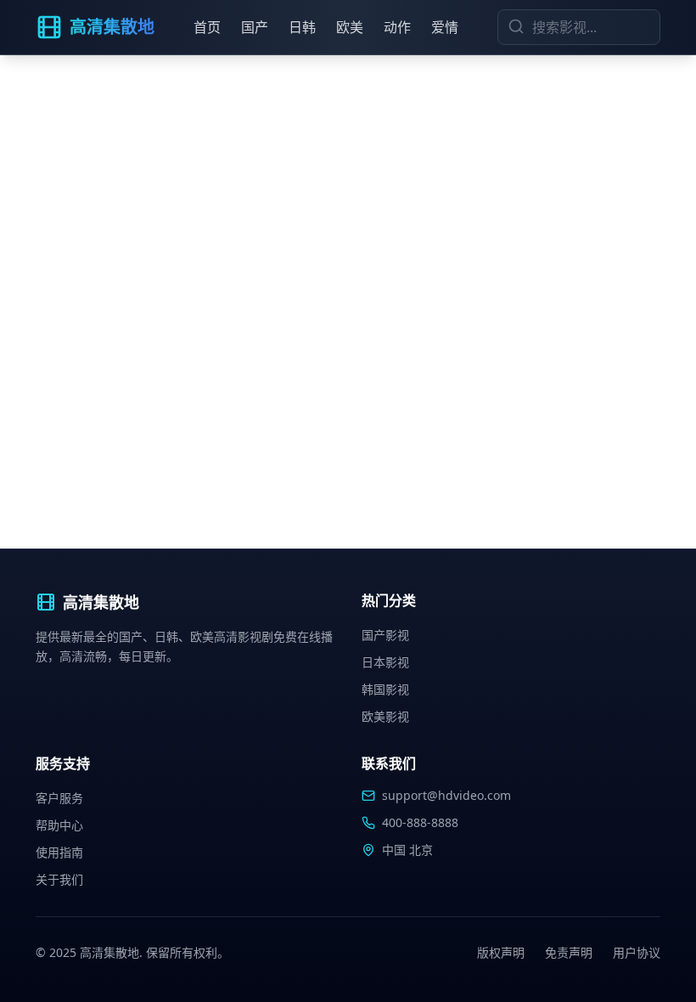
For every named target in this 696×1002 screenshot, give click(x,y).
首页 (207, 27)
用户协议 (636, 952)
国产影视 (385, 635)
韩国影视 (385, 689)
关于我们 (59, 879)
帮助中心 (59, 825)
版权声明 (501, 952)
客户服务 (59, 798)
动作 (397, 27)
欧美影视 (385, 716)
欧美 (349, 27)
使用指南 (59, 852)
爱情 (444, 27)
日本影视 (385, 662)
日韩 (302, 27)
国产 (254, 27)
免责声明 (568, 952)
